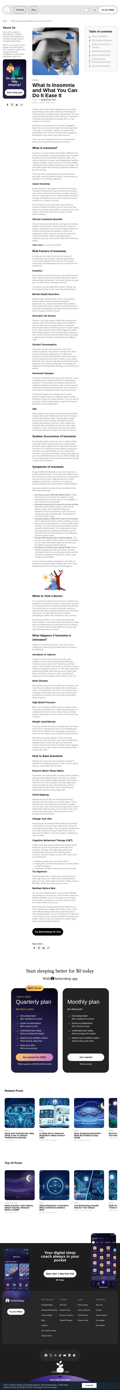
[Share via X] (12, 105)
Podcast (20, 10)
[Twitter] (50, 1355)
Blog (33, 10)
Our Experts (100, 1325)
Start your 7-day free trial (60, 1273)
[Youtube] (64, 1355)
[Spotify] (74, 1355)
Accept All (89, 1385)
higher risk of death (55, 664)
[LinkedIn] (69, 1355)
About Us (99, 1305)
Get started (86, 1057)
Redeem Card (65, 1310)
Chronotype (100, 1320)
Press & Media (46, 1315)
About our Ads (83, 1320)
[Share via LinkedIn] (17, 105)
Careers (99, 1310)
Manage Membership (49, 1310)
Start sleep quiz (14, 92)
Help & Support (101, 1315)
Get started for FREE (34, 1057)
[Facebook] (46, 1355)
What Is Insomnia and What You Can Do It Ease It (31, 21)
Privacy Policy (83, 1305)
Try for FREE (107, 10)
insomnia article (54, 245)
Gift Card (63, 1305)
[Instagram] (55, 1355)
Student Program (66, 1320)
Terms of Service (84, 1310)
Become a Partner (66, 1315)
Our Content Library (48, 1330)
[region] (60, 1385)
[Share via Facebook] (7, 105)
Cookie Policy (83, 1315)
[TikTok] (60, 1355)
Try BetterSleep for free (48, 932)
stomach (63, 833)
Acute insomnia (38, 189)
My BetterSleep (47, 1305)
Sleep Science (46, 1336)
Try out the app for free (60, 914)
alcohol (45, 349)
